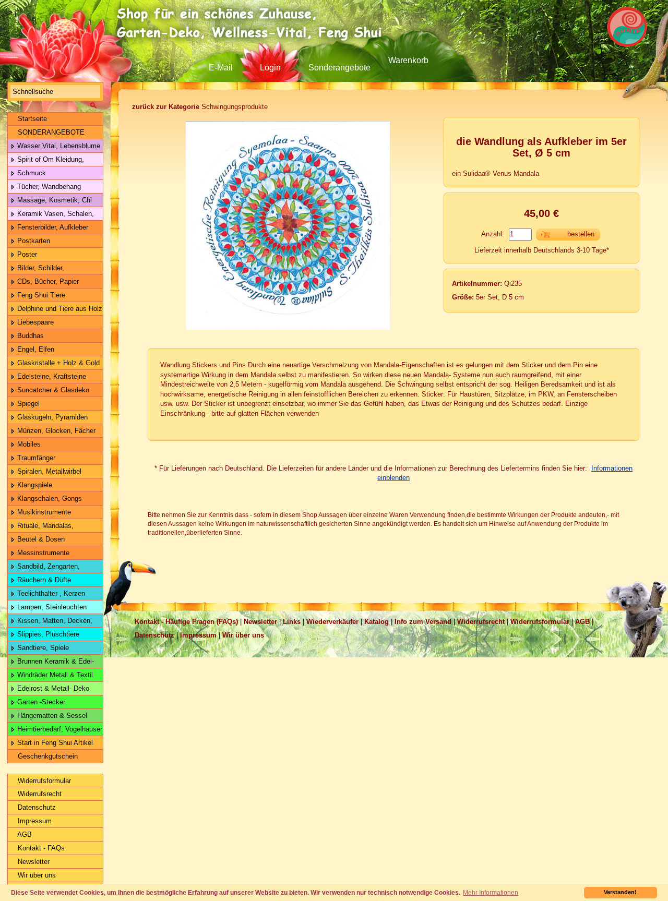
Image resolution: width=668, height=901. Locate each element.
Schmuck (30, 173)
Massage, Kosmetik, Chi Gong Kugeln (50, 201)
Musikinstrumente (43, 512)
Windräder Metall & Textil (54, 675)
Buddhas (29, 336)
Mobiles (28, 444)
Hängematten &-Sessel (51, 715)
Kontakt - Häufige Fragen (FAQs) (186, 622)
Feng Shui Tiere (40, 295)
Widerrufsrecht (39, 794)
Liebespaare (34, 322)
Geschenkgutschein (47, 756)
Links (292, 622)
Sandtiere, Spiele (42, 648)
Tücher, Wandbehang (48, 186)
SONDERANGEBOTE (50, 132)
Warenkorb (408, 60)
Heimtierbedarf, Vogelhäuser (58, 729)
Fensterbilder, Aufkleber (51, 227)
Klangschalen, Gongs (48, 498)
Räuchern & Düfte (43, 580)
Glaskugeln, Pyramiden (51, 417)
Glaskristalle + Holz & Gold (57, 363)
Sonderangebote (339, 67)
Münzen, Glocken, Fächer (55, 431)
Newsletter (33, 862)
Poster (26, 254)
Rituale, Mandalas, (44, 526)
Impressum (34, 821)
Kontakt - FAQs (40, 848)
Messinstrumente (42, 553)
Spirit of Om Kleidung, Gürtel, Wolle (46, 160)
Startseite (31, 119)
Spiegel (27, 403)
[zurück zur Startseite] (253, 23)
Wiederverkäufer (332, 622)
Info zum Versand (423, 622)
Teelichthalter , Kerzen (50, 593)
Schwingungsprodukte (200, 107)
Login (270, 67)
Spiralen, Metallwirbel (48, 471)
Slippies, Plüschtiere (47, 634)
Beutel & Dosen (40, 539)
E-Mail (221, 67)
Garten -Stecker (40, 702)
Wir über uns (36, 875)
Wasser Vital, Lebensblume (57, 146)
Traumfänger (35, 458)
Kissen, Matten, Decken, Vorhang (50, 622)
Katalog (376, 622)
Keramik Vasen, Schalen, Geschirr (51, 215)
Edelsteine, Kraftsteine (50, 376)
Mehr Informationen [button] (490, 892)
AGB (24, 834)
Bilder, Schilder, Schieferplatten (36, 269)
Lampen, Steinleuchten (51, 607)
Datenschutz (36, 807)
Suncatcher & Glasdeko (52, 390)
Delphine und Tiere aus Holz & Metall (55, 310)
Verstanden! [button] (620, 892)
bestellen (580, 234)
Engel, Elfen (34, 349)
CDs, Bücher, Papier (47, 281)
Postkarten (32, 241)
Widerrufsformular (43, 781)
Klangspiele (33, 485)
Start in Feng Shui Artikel (54, 743)
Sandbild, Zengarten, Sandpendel (44, 567)
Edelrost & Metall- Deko (52, 688)
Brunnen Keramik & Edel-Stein (51, 662)
